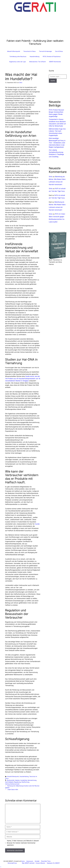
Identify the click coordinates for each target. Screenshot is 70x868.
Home (23, 861)
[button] (0, 867)
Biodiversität (10, 780)
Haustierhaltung (34, 56)
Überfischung (25, 782)
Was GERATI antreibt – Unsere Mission (33, 863)
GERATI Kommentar (55, 61)
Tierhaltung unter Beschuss (17, 56)
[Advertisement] (35, 26)
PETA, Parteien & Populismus (52, 56)
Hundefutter (23, 780)
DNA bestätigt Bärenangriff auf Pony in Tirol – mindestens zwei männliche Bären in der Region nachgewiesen (57, 142)
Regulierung (17, 782)
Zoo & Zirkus (59, 51)
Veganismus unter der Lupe (17, 61)
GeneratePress (12, 863)
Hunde (37, 524)
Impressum (29, 861)
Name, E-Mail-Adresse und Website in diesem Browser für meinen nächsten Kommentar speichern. (23, 843)
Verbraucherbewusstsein (12, 784)
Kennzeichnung (32, 780)
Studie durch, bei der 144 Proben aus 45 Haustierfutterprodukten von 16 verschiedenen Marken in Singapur (22, 378)
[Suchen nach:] (58, 76)
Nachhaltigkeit (9, 782)
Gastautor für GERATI (53, 863)
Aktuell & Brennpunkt (13, 51)
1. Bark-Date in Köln (12, 789)
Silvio (50, 176)
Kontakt (37, 861)
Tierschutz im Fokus (29, 51)
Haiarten (17, 780)
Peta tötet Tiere (46, 861)
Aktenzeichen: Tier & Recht (37, 61)
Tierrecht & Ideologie (45, 51)
